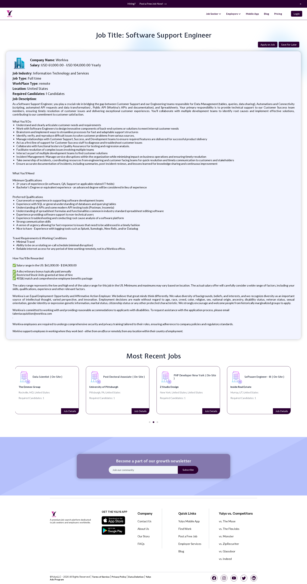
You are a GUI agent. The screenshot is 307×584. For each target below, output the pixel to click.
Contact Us (144, 521)
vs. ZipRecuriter (229, 543)
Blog (266, 13)
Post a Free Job (187, 536)
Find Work (184, 528)
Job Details (70, 411)
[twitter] (243, 578)
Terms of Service (101, 576)
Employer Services (189, 543)
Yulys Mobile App (189, 521)
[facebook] (214, 578)
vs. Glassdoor (227, 551)
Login (297, 13)
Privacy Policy (119, 576)
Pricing (278, 13)
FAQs (141, 543)
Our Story (144, 536)
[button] (150, 422)
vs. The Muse (227, 521)
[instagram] (224, 578)
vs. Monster (226, 536)
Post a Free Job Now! (151, 3)
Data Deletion (136, 576)
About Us (143, 528)
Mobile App (252, 13)
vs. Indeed (225, 559)
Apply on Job (267, 44)
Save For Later (289, 44)
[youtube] (234, 578)
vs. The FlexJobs (229, 528)
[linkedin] (253, 578)
